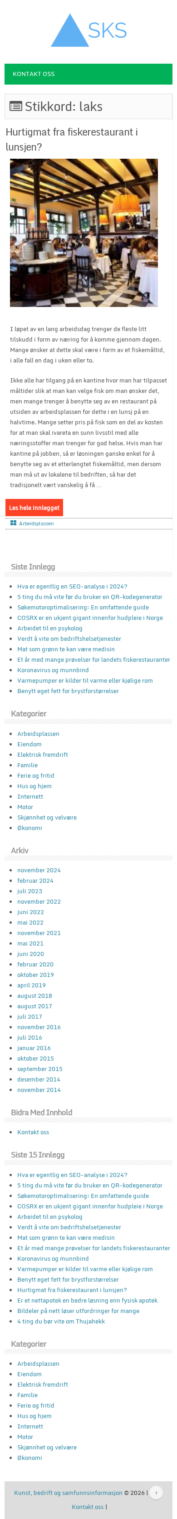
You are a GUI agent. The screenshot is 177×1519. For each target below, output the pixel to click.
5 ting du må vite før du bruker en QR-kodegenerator (89, 597)
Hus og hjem (34, 786)
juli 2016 (29, 1037)
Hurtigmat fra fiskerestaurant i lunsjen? (71, 139)
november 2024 (39, 870)
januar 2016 (34, 1048)
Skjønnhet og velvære (47, 817)
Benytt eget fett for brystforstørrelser (68, 691)
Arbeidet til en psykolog (50, 628)
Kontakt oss (33, 74)
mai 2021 (30, 943)
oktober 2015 (35, 1058)
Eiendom (29, 744)
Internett (30, 796)
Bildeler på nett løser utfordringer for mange (78, 1311)
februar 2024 (35, 880)
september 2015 (40, 1069)
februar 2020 (35, 964)
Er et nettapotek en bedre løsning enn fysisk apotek (87, 1300)
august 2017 (34, 1006)
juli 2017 (29, 1016)
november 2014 (39, 1090)
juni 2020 (30, 954)
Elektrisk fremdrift (42, 754)
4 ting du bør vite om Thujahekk (61, 1321)
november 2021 (39, 933)
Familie (27, 765)
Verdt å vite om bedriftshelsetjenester (69, 639)
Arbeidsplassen (36, 523)
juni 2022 (30, 912)
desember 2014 (38, 1079)
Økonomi (29, 828)
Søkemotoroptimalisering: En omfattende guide (83, 607)
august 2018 (34, 996)
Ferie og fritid (35, 775)
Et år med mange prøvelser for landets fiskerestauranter (93, 659)
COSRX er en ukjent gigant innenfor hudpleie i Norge (90, 618)
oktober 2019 (35, 975)
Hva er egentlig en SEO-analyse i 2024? (72, 586)
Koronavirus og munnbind (53, 670)
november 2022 (39, 901)
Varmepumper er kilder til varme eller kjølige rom (85, 680)
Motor (25, 807)
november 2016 (39, 1027)
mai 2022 (30, 922)
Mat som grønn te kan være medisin (66, 649)
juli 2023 (29, 891)
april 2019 (31, 985)
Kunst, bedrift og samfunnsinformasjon (68, 1493)
